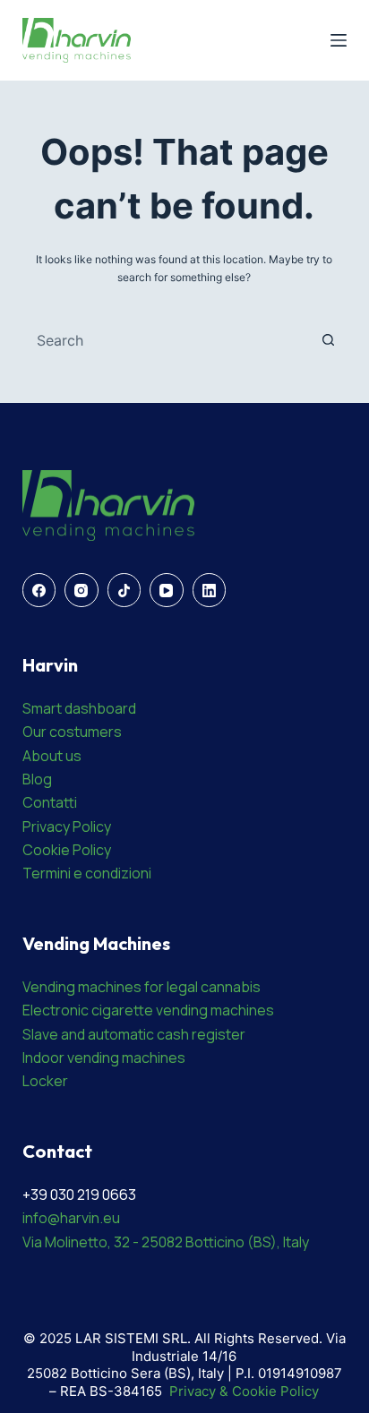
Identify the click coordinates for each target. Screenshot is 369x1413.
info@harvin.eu (71, 1218)
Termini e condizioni (86, 873)
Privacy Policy (66, 826)
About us (52, 756)
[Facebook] (39, 590)
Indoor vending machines (103, 1057)
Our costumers (72, 731)
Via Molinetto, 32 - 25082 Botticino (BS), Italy (165, 1242)
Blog (37, 779)
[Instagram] (81, 590)
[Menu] (338, 40)
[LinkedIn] (210, 590)
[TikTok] (124, 590)
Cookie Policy (66, 850)
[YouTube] (167, 590)
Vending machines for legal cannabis (141, 987)
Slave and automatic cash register (133, 1034)
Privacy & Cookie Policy (244, 1391)
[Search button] (328, 340)
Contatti (49, 802)
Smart (43, 708)
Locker (45, 1081)
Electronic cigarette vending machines (148, 1010)
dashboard (100, 708)
